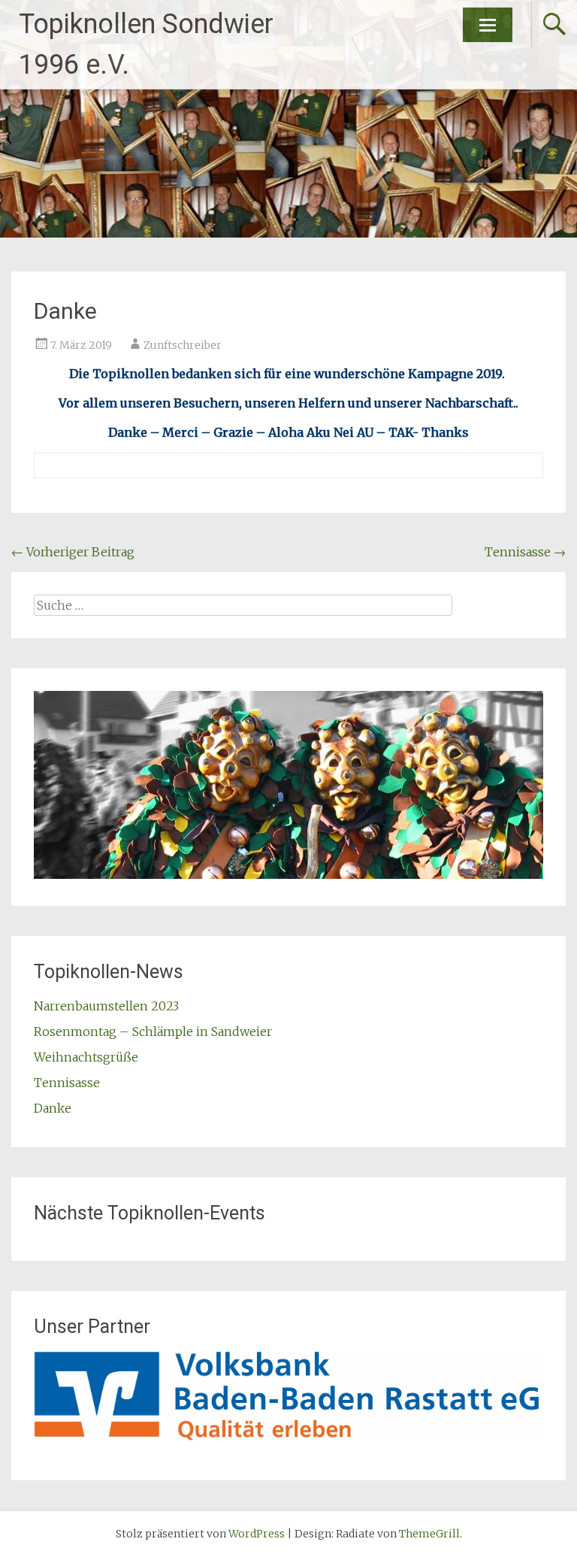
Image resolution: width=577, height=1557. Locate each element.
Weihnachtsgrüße (86, 1057)
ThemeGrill (429, 1533)
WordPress (256, 1533)
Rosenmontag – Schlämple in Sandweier (153, 1031)
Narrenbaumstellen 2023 (106, 1005)
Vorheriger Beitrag (72, 551)
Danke (52, 1108)
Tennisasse (525, 551)
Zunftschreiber (182, 345)
